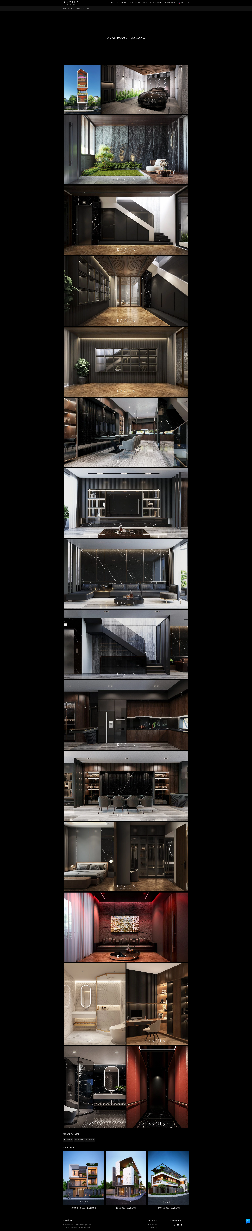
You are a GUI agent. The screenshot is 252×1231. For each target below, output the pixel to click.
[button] (68, 1140)
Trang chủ (66, 8)
